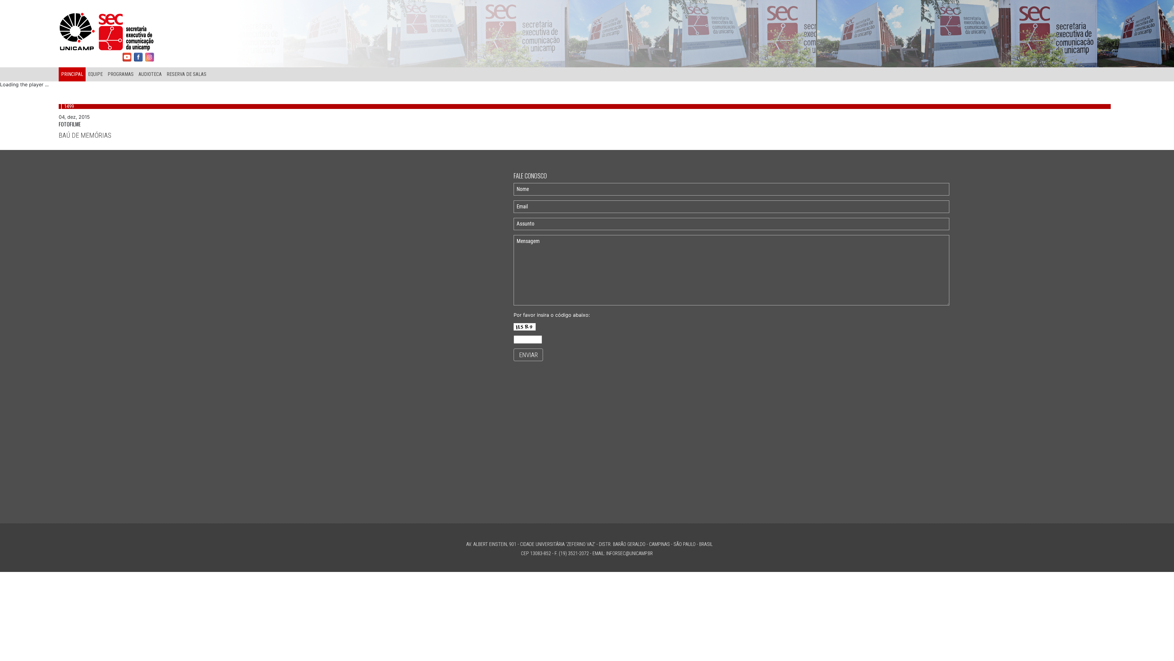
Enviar (528, 355)
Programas (121, 74)
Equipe (95, 74)
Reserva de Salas (186, 74)
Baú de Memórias (85, 135)
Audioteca (150, 74)
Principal (72, 74)
